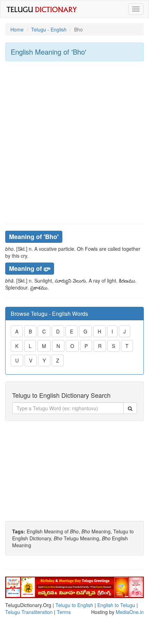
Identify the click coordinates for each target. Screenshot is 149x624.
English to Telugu (116, 605)
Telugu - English (49, 29)
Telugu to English (74, 605)
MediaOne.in (130, 611)
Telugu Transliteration (29, 611)
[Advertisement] (74, 142)
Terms (64, 611)
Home (17, 29)
